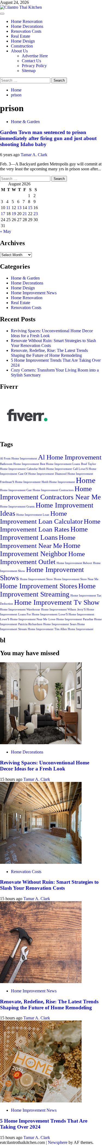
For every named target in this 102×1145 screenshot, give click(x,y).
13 (19, 207)
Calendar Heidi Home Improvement (49, 468)
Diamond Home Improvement (74, 473)
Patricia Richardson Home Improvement (43, 624)
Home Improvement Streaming (48, 590)
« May (5, 231)
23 (35, 213)
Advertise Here (35, 56)
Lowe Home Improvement (65, 619)
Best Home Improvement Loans (60, 463)
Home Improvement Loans (44, 533)
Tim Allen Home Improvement (73, 629)
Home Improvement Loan (32, 514)
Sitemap (29, 70)
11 (8, 207)
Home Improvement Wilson (58, 609)
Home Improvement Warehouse (20, 609)
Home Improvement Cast (16, 490)
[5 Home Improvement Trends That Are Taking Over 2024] (41, 1101)
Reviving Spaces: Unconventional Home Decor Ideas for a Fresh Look (44, 766)
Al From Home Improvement (18, 458)
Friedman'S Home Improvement (20, 481)
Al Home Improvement (69, 457)
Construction (22, 46)
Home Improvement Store (36, 579)
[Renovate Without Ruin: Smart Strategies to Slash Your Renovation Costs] (41, 862)
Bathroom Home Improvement (19, 463)
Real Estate (20, 36)
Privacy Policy (34, 65)
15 (30, 207)
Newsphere (57, 1142)
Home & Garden (25, 121)
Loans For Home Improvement (37, 614)
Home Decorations (27, 26)
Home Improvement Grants (17, 506)
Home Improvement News (34, 292)
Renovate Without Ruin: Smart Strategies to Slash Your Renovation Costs (49, 885)
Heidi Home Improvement (58, 481)
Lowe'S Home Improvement (76, 614)
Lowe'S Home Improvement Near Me (23, 619)
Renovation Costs (26, 31)
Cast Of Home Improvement (36, 473)
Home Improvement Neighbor (40, 550)
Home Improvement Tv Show (57, 602)
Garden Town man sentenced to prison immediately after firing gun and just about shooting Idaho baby (48, 138)
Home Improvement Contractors (53, 490)
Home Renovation (26, 21)
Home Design (23, 41)
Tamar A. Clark (34, 154)
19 (14, 213)
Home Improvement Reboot (74, 563)
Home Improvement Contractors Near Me (50, 493)
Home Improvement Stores (38, 586)
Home (85, 480)
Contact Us (31, 60)
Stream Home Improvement (35, 629)
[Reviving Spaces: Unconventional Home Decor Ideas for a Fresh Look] (41, 742)
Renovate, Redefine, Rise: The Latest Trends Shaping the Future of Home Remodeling (49, 353)
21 (25, 213)
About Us (19, 51)
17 (3, 213)
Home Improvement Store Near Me (76, 579)
